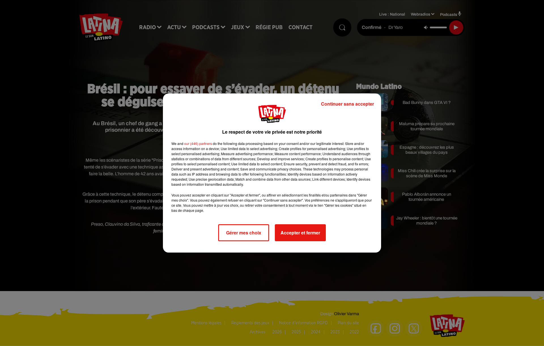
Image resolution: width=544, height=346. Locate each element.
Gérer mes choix (243, 232)
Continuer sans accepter (347, 104)
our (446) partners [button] (198, 143)
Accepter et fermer (300, 232)
